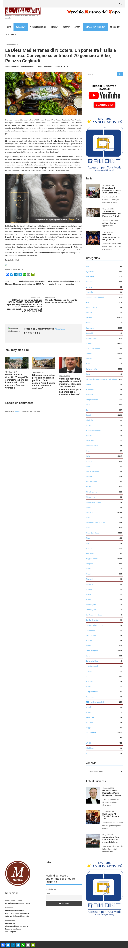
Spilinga (89, 671)
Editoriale (11, 35)
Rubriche (114, 27)
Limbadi (89, 476)
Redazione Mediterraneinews (22, 67)
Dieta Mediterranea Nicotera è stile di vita (101, 379)
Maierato (8, 284)
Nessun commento (45, 67)
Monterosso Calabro (93, 502)
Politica (89, 548)
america (89, 287)
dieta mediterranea (56, 281)
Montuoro (17, 284)
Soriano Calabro (92, 661)
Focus (88, 425)
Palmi (88, 517)
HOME (8, 27)
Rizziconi (89, 579)
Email (48, 893)
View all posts (60, 329)
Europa (89, 410)
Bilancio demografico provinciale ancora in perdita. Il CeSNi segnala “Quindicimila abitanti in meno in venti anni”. (43, 382)
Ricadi (88, 569)
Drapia (88, 384)
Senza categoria (92, 651)
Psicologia (90, 553)
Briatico (89, 312)
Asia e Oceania (91, 307)
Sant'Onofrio (91, 635)
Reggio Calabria (92, 558)
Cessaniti (89, 333)
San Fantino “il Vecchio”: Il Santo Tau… (110, 816)
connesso (17, 411)
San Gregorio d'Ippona (94, 625)
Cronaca (89, 353)
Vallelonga (90, 717)
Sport (77, 27)
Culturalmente (91, 369)
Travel (88, 707)
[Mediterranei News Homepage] (17, 873)
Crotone (89, 359)
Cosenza (89, 343)
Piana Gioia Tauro (92, 533)
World (88, 743)
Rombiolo (89, 584)
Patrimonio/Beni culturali (95, 522)
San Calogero (91, 604)
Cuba (88, 364)
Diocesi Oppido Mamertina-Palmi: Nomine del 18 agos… (112, 793)
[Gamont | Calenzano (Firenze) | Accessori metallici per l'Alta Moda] (104, 144)
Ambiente (89, 282)
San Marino (90, 630)
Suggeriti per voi (92, 692)
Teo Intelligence (38, 27)
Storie (88, 686)
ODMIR (38, 284)
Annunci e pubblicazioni (95, 297)
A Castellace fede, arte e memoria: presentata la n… (111, 839)
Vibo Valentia (91, 733)
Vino (88, 738)
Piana (88, 528)
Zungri (88, 753)
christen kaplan (41, 281)
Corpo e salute (91, 338)
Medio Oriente (91, 481)
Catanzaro (90, 328)
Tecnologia (90, 697)
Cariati (88, 323)
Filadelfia (89, 420)
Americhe (89, 292)
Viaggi (88, 727)
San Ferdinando (92, 620)
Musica (88, 507)
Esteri (66, 27)
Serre (88, 656)
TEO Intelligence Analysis (95, 702)
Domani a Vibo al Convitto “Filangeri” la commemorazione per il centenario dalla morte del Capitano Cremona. (16, 381)
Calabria (20, 27)
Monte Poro (90, 497)
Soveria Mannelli (92, 666)
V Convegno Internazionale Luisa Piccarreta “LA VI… (112, 213)
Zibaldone (90, 748)
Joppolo (89, 461)
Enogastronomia (92, 400)
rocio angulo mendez (65, 284)
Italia (54, 27)
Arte (87, 302)
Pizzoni (88, 543)
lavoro (88, 466)
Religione (89, 563)
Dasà (88, 374)
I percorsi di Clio (92, 446)
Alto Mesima (90, 277)
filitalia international (72, 281)
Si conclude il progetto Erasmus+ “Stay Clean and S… (111, 190)
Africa (88, 266)
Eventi (88, 415)
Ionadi (88, 451)
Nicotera (89, 512)
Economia (90, 389)
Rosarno (89, 589)
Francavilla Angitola (93, 430)
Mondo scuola (91, 492)
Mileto (88, 487)
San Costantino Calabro (95, 615)
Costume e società (93, 348)
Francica (89, 435)
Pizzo (88, 538)
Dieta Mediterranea (95, 27)
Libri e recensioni (92, 471)
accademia (14, 281)
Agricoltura (90, 271)
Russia (88, 594)
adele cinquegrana (26, 281)
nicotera (31, 284)
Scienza (89, 640)
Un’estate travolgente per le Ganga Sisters (111, 237)
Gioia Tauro (90, 441)
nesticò (25, 284)
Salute (88, 599)
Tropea (88, 712)
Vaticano (89, 722)
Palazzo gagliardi (49, 284)
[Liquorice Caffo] (43, 198)
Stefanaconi (90, 681)
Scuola (88, 645)
